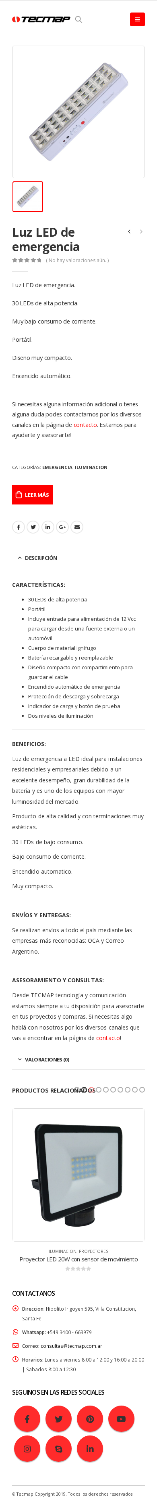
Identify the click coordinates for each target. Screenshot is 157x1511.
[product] (78, 1175)
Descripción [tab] (41, 557)
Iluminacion (91, 467)
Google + (62, 527)
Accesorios (94, 1251)
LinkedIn (47, 527)
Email (76, 527)
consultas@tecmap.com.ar (71, 1346)
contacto (85, 424)
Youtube (121, 1419)
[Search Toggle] (78, 19)
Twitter (58, 1419)
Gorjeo (33, 527)
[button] (77, 1090)
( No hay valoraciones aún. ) (77, 260)
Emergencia (57, 467)
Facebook (18, 527)
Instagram (27, 1448)
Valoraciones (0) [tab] (47, 1059)
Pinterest (90, 1419)
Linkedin (90, 1448)
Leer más (37, 494)
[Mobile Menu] (137, 19)
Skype (58, 1448)
